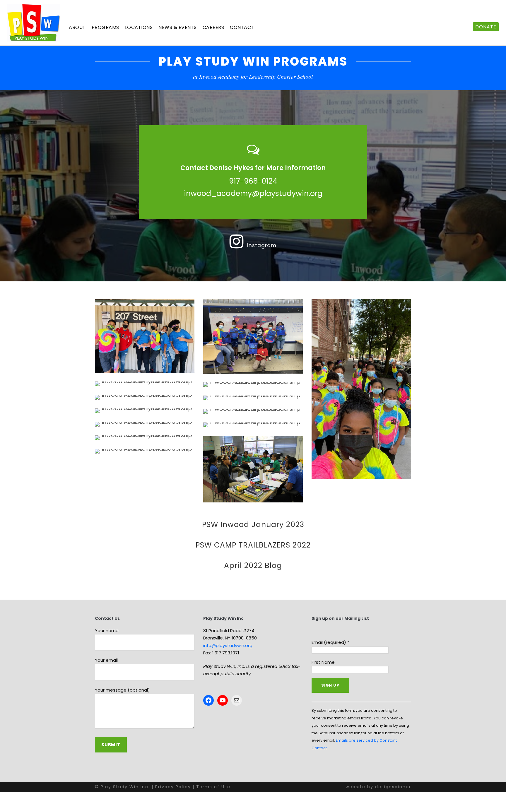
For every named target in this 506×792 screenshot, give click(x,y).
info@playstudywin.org (227, 645)
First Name (323, 662)
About (77, 27)
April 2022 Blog (253, 565)
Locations (139, 27)
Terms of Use (213, 787)
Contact (242, 27)
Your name (107, 630)
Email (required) (330, 642)
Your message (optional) (122, 690)
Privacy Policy (173, 787)
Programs (105, 27)
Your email (106, 660)
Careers (213, 27)
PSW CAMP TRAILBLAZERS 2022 (253, 545)
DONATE (485, 26)
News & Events (177, 27)
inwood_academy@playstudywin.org (253, 193)
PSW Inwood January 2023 (253, 524)
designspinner (393, 787)
